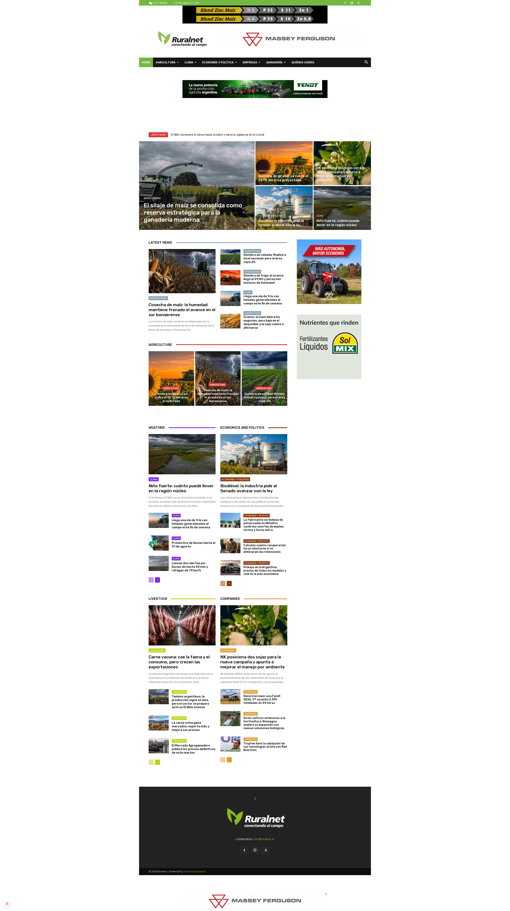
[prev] (352, 134)
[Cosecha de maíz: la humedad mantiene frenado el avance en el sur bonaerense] (182, 271)
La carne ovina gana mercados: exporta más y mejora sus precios (190, 726)
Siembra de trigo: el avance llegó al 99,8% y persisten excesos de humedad (263, 279)
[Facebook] (345, 3)
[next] (358, 134)
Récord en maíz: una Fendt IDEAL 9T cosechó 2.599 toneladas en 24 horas (261, 699)
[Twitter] (358, 3)
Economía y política (218, 62)
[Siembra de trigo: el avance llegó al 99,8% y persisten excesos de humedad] (230, 277)
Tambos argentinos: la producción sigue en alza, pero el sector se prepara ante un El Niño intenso (190, 702)
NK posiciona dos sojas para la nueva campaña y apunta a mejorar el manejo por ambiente (252, 661)
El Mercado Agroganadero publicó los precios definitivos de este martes (194, 749)
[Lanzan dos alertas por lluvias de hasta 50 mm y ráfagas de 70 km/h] (159, 563)
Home (146, 62)
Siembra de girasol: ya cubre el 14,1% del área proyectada (171, 397)
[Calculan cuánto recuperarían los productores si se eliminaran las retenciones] (230, 545)
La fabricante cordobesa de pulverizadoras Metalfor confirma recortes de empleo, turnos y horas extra (263, 524)
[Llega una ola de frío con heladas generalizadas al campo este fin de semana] (230, 298)
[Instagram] (352, 3)
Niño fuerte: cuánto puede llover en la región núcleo (181, 488)
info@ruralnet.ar (264, 839)
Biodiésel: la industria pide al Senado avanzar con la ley (248, 488)
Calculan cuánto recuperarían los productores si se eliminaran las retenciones (264, 549)
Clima (188, 62)
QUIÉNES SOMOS (302, 62)
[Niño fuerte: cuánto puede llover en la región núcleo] (342, 208)
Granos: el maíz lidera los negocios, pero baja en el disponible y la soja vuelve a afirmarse (263, 322)
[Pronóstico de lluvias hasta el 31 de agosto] (159, 543)
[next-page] (157, 412)
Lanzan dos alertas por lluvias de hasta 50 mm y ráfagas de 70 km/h (190, 566)
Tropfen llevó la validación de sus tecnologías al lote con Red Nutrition (265, 747)
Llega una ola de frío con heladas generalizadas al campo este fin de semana (262, 299)
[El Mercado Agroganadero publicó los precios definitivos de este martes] (159, 745)
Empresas (250, 62)
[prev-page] (151, 412)
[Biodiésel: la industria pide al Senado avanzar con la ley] (284, 208)
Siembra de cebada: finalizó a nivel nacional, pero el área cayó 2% (264, 258)
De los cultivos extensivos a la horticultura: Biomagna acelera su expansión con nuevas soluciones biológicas (264, 723)
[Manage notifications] (7, 904)
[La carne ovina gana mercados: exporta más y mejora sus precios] (159, 723)
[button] (366, 63)
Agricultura (166, 62)
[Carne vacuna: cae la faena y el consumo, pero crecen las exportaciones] (182, 625)
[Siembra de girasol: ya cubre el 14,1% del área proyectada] (284, 163)
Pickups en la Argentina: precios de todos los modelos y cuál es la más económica (264, 571)
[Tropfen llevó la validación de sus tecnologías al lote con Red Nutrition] (230, 744)
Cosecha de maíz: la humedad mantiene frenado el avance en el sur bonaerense (182, 309)
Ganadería (274, 62)
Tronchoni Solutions (194, 871)
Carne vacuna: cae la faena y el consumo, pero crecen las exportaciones (179, 661)
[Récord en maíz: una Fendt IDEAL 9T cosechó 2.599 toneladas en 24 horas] (230, 696)
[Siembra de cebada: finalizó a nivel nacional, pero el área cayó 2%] (230, 257)
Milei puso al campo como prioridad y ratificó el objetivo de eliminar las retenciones (225, 134)
